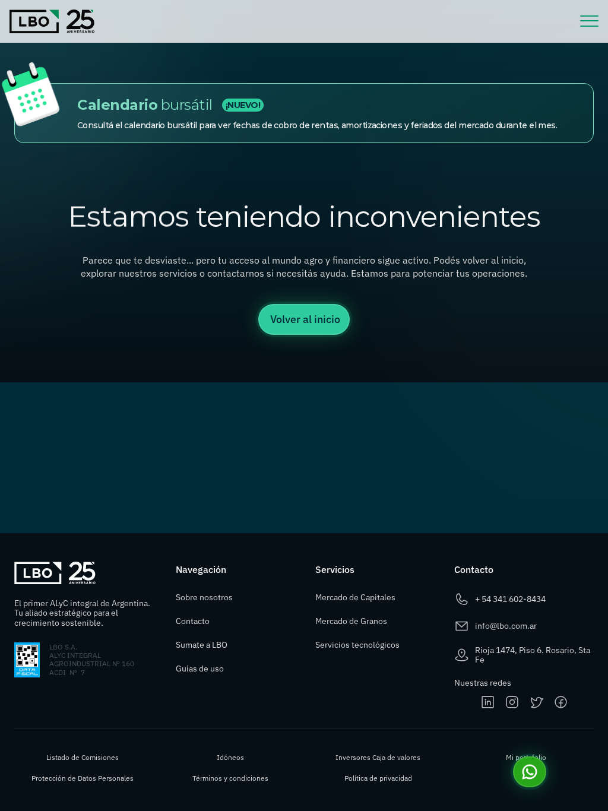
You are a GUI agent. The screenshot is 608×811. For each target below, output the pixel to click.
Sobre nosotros (204, 597)
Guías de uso (201, 668)
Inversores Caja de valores (377, 757)
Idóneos (230, 757)
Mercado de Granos (351, 621)
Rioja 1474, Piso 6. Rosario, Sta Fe (533, 655)
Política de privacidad (378, 778)
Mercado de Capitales (355, 597)
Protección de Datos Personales (82, 778)
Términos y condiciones (230, 778)
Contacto (193, 621)
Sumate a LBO (201, 644)
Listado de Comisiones (82, 757)
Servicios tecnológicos (357, 644)
